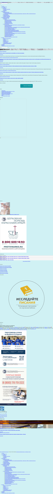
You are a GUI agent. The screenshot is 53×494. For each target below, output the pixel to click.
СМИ (9, 76)
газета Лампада (5, 489)
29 (5, 416)
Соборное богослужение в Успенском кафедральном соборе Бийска (10, 430)
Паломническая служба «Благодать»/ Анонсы (8, 91)
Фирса (32, 327)
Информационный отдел (8, 25)
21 (4, 415)
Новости (3, 6)
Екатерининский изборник (7, 43)
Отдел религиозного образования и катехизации (12, 30)
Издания (3, 37)
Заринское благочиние (8, 21)
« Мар (1, 417)
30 (6, 416)
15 (5, 414)
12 (2, 414)
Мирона (16, 327)
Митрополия (3, 11)
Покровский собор (5, 76)
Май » (3, 417)
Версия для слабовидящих (27, 85)
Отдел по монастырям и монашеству (10, 29)
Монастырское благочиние (9, 23)
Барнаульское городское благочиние (10, 19)
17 (0, 415)
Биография (4, 8)
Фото (17, 57)
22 (5, 415)
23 (6, 415)
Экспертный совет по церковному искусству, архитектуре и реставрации (15, 33)
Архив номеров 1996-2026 (26, 261)
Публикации (5, 10)
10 (0, 414)
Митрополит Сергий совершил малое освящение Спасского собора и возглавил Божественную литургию (16, 426)
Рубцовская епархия (6, 15)
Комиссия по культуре (8, 483)
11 (1, 414)
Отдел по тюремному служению (9, 28)
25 (1, 416)
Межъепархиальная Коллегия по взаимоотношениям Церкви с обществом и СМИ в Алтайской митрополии (20, 13)
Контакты (3, 492)
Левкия (34, 327)
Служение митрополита (6, 9)
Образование (4, 51)
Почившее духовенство (6, 16)
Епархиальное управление (5, 17)
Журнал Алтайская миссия (7, 38)
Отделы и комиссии (6, 24)
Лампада (4, 486)
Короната (37, 327)
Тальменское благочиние (8, 22)
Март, (6, 256)
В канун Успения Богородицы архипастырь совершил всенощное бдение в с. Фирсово (13, 434)
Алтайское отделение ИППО (6, 94)
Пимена (23, 327)
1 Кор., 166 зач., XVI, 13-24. (16, 329)
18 (1, 415)
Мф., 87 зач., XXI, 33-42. (23, 329)
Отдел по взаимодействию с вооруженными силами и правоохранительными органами (17, 27)
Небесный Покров (6, 41)
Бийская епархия (5, 14)
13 (3, 414)
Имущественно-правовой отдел (9, 35)
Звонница (4, 40)
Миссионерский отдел (8, 26)
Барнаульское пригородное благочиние (10, 20)
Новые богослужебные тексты (14, 214)
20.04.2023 (1, 54)
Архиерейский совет (6, 12)
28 (4, 416)
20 (3, 415)
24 (0, 416)
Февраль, (4, 256)
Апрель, (9, 256)
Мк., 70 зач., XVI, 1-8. (7, 329)
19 (2, 415)
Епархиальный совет (6, 18)
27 (3, 416)
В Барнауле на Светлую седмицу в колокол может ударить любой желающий (11, 78)
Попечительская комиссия (8, 32)
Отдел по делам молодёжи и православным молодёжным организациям (15, 31)
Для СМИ (3, 44)
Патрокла (45, 327)
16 (6, 414)
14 (4, 414)
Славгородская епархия (6, 57)
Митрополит (3, 7)
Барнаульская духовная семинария (5, 424)
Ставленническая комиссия (9, 34)
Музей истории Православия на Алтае (7, 93)
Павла (50, 327)
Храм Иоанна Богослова (13, 420)
